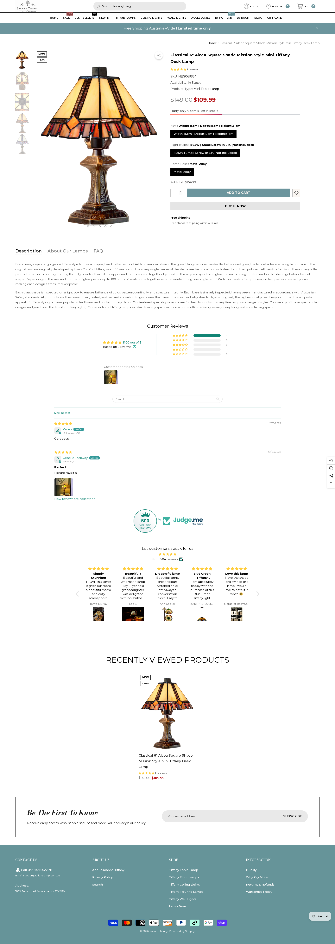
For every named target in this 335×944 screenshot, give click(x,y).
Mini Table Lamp (206, 89)
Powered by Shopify (182, 931)
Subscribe (292, 816)
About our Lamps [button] (67, 251)
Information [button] (258, 859)
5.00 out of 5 (132, 342)
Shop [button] (173, 859)
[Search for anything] (139, 6)
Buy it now (235, 206)
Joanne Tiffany (159, 931)
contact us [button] (26, 859)
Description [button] (28, 251)
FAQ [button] (98, 251)
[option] (100, 141)
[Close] (317, 28)
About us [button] (101, 859)
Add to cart (239, 193)
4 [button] (105, 226)
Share (159, 55)
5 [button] (111, 226)
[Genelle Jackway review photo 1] (63, 487)
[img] (63, 423)
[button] (306, 6)
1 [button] (88, 226)
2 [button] (94, 226)
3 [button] (100, 226)
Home (212, 43)
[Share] (159, 55)
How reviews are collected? (74, 499)
